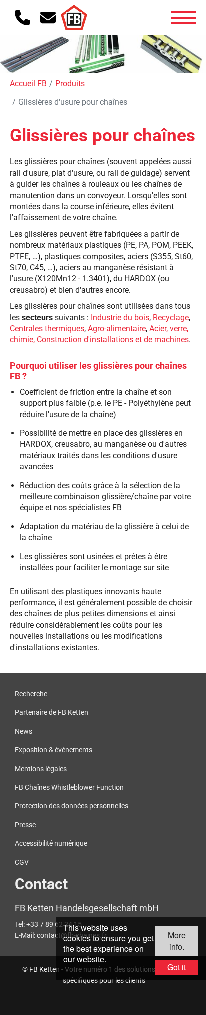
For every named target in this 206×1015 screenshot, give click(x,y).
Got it (177, 967)
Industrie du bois (120, 317)
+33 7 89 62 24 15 (54, 924)
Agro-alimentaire (117, 329)
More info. (177, 941)
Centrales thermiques (47, 329)
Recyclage (171, 317)
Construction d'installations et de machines (113, 339)
